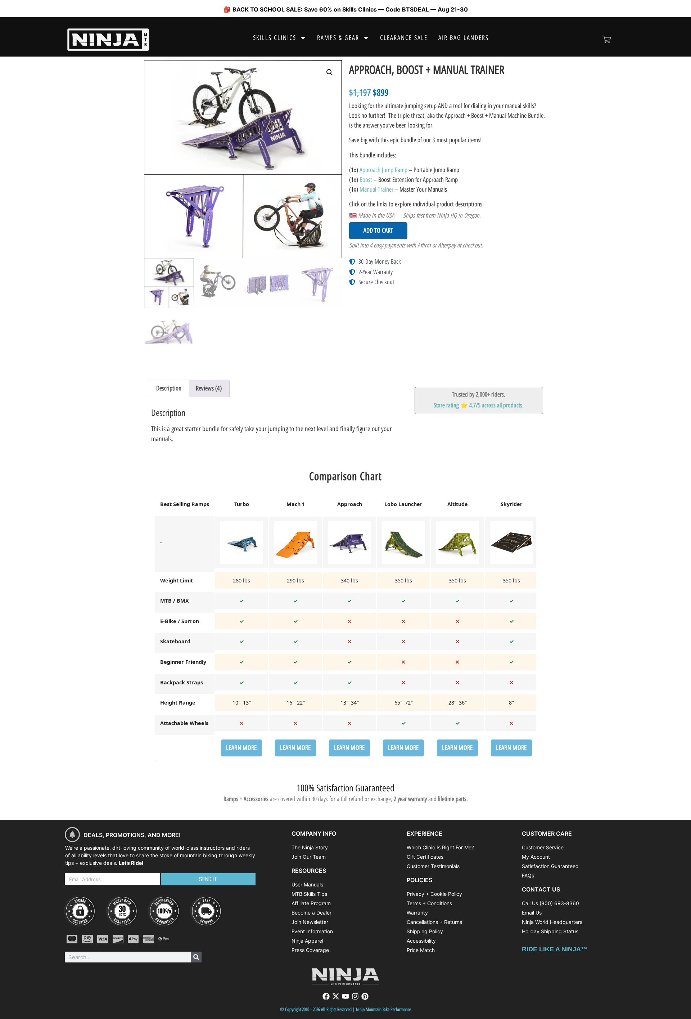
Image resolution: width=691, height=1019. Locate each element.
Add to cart (378, 230)
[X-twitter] (335, 996)
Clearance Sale (404, 38)
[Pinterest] (365, 996)
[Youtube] (345, 996)
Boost (366, 180)
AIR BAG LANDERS (463, 38)
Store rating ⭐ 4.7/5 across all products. (479, 405)
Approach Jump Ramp (383, 170)
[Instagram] (355, 996)
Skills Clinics (274, 38)
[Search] (196, 957)
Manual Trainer (376, 189)
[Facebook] (326, 996)
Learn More (241, 748)
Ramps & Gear (338, 38)
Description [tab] (168, 388)
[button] (329, 72)
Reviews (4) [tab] (209, 388)
